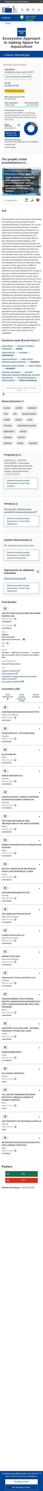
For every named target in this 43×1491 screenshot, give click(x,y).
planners (21, 437)
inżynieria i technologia (11, 372)
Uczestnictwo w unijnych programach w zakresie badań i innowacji (19, 677)
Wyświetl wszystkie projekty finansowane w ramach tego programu (18, 483)
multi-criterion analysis (26, 425)
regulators (8, 437)
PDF (23, 1180)
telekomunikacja (8, 380)
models (7, 420)
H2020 (7, 23)
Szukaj (33, 9)
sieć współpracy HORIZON (15, 681)
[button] (27, 9)
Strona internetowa (12, 673)
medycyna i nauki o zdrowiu (13, 366)
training (20, 443)
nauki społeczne (8, 352)
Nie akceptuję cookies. (21, 1487)
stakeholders (9, 431)
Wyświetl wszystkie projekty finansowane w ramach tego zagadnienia (18, 521)
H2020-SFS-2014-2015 (14, 579)
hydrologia (34, 362)
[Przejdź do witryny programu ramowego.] (21, 32)
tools (6, 414)
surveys (18, 420)
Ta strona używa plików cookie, (15, 1473)
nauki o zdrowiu (34, 366)
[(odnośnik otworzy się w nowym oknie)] (10, 9)
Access (7, 408)
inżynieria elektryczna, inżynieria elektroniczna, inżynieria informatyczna (21, 375)
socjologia (23, 352)
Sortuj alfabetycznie (7, 696)
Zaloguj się (22, 9)
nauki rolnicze (7, 346)
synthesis (7, 443)
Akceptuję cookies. (21, 1482)
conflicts (18, 408)
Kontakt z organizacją (13, 671)
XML (23, 1174)
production (32, 408)
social (30, 420)
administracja (7, 355)
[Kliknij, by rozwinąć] (39, 708)
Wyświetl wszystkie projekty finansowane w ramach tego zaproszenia (18, 588)
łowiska (19, 349)
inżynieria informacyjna (26, 378)
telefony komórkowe (28, 380)
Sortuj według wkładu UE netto (21, 698)
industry (23, 431)
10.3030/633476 (11, 85)
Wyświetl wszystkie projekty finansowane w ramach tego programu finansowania (18, 555)
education (33, 443)
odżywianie (10, 368)
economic (8, 425)
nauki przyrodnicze (9, 359)
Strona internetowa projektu (17, 77)
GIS (15, 414)
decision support (29, 414)
